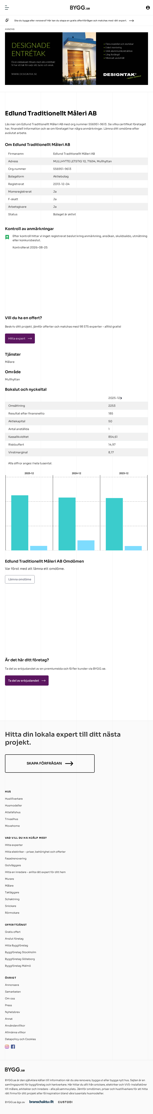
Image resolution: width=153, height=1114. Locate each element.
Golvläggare (13, 865)
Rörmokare (12, 912)
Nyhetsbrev (12, 1012)
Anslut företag (14, 938)
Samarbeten (13, 991)
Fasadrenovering (15, 858)
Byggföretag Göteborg (20, 959)
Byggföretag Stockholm (20, 952)
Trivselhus (11, 819)
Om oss (10, 998)
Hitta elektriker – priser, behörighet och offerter (35, 851)
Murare (9, 879)
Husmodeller (13, 805)
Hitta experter (14, 845)
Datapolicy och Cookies (20, 1039)
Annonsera (12, 985)
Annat (9, 1019)
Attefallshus (13, 812)
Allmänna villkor (15, 1032)
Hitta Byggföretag (16, 945)
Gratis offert (13, 932)
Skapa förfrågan (44, 763)
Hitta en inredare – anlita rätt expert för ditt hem (35, 872)
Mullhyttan (12, 379)
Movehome (12, 826)
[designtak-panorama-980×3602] (76, 84)
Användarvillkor (15, 1025)
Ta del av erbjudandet (23, 680)
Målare (10, 362)
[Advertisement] (30, 281)
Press (8, 1005)
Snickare (10, 906)
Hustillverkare (14, 798)
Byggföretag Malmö (18, 965)
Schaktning (12, 899)
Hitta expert (16, 338)
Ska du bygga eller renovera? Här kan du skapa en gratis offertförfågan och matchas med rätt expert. (70, 20)
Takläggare (12, 892)
